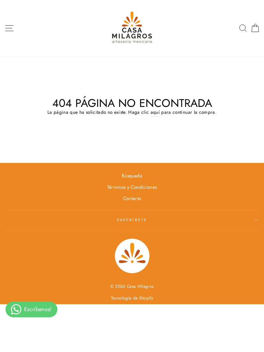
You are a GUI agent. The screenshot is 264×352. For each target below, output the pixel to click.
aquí (155, 112)
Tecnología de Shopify (132, 298)
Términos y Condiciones (132, 187)
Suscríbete (132, 219)
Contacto (132, 198)
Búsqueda (132, 175)
